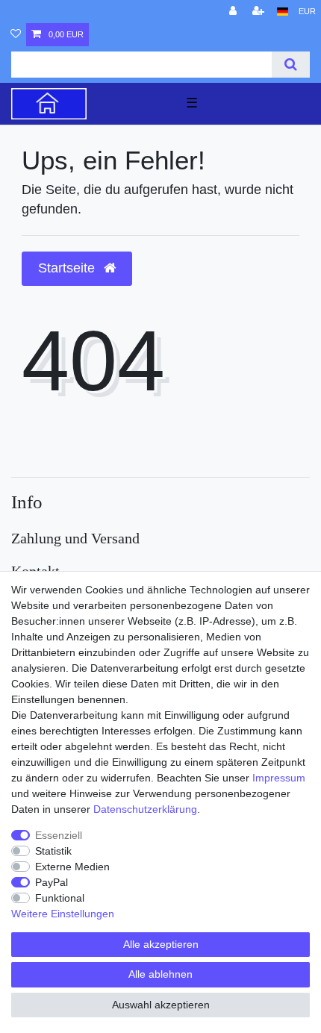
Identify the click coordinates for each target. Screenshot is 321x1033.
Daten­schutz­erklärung (145, 809)
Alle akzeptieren (161, 944)
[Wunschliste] (15, 34)
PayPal (51, 882)
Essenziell (58, 835)
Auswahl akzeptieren (161, 1005)
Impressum (278, 778)
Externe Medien (72, 867)
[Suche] (291, 65)
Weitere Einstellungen (62, 914)
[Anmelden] (234, 11)
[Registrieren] (259, 11)
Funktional (59, 898)
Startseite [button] (68, 267)
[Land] (282, 11)
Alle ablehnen (160, 974)
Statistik (53, 851)
